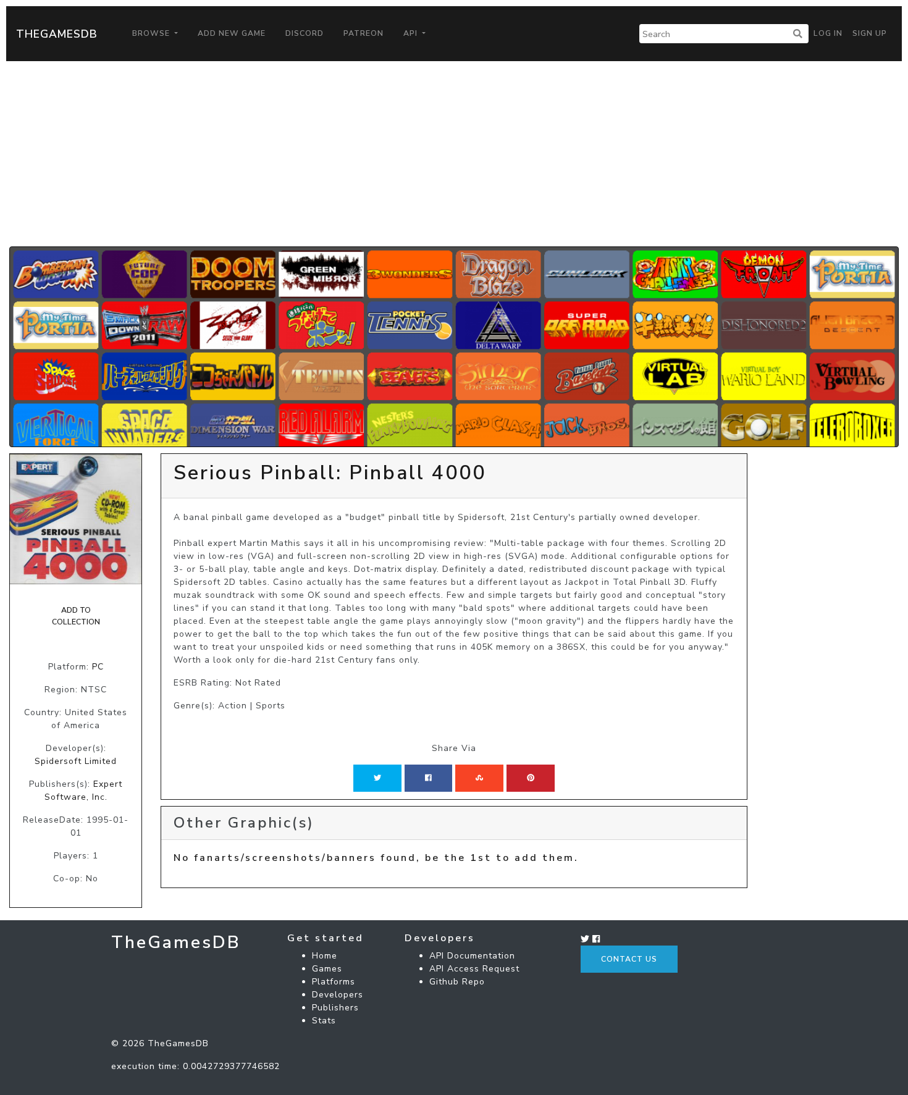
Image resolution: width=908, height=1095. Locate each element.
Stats (324, 1020)
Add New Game (232, 33)
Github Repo (457, 982)
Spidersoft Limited (76, 761)
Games (327, 969)
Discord (304, 33)
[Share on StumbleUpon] (479, 778)
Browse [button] (152, 33)
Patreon (363, 33)
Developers (337, 995)
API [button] (411, 33)
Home (324, 956)
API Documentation (472, 956)
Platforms (333, 982)
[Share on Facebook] (428, 778)
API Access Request (474, 969)
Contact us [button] (629, 959)
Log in (828, 33)
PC (98, 667)
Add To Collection (76, 615)
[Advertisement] (454, 153)
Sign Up (869, 33)
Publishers (335, 1007)
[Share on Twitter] (377, 778)
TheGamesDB (57, 34)
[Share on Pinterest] (531, 778)
